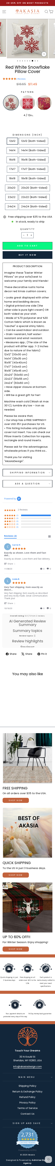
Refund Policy (27, 1097)
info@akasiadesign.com (27, 1066)
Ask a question (27, 483)
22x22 (11, 197)
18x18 (12, 178)
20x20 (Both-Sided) (34, 188)
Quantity (27, 229)
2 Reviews (21, 79)
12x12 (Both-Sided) (33, 141)
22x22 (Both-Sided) (34, 197)
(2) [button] (17, 515)
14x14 (12, 150)
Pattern (27, 92)
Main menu (26, 1077)
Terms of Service (27, 1108)
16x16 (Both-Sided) (33, 159)
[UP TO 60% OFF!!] (27, 907)
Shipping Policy (27, 1085)
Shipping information (27, 472)
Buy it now (28, 254)
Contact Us (27, 1113)
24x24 (11, 206)
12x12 (12, 141)
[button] (10, 563)
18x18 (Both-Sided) (33, 178)
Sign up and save (27, 1123)
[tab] (10, 537)
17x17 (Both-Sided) (33, 169)
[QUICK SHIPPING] (27, 833)
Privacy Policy (27, 1102)
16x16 (12, 159)
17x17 (12, 169)
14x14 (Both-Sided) (33, 150)
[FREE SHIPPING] (27, 758)
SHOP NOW (16, 800)
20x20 (11, 188)
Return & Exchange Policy (28, 1091)
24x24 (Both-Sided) (34, 206)
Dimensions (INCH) (27, 134)
